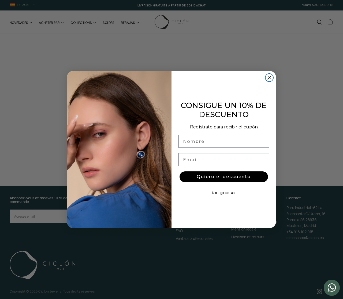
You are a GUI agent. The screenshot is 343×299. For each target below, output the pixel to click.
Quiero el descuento (224, 176)
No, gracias (224, 193)
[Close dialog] (269, 78)
